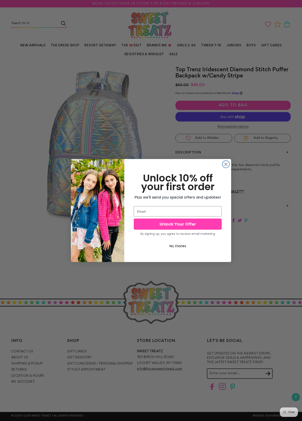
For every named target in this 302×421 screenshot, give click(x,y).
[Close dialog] (225, 164)
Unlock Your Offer (178, 224)
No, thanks (177, 246)
